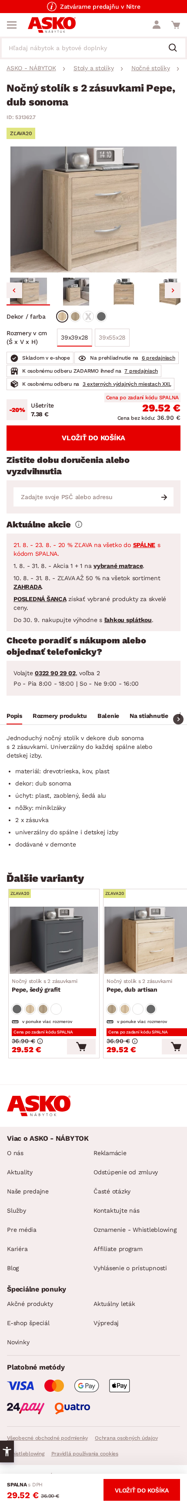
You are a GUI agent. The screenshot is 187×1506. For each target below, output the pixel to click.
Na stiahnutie (149, 715)
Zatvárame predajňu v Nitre (100, 6)
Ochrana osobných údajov (126, 1438)
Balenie (108, 715)
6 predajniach (158, 358)
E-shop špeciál (28, 1322)
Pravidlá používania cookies (84, 1454)
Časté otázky (112, 1191)
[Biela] (88, 316)
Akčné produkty (30, 1303)
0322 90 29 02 (55, 673)
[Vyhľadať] (176, 48)
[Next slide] (172, 290)
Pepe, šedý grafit (44, 985)
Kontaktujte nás (116, 1210)
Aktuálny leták (114, 1303)
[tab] (14, 717)
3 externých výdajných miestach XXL (127, 384)
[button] (28, 292)
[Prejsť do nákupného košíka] (175, 25)
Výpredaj (106, 1322)
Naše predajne (28, 1191)
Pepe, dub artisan (139, 985)
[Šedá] (101, 316)
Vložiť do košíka (93, 438)
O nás (15, 1152)
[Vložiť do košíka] (81, 1046)
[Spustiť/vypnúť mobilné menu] (11, 25)
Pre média (22, 1229)
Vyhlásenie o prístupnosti (130, 1268)
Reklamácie (110, 1152)
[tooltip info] (78, 524)
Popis (14, 715)
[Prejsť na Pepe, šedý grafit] (54, 940)
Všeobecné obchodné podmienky (47, 1438)
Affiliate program (118, 1248)
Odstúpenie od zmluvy (126, 1172)
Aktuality (20, 1172)
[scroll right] (178, 719)
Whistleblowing (25, 1454)
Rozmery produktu (60, 715)
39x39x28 (74, 337)
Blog (13, 1268)
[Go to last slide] (14, 290)
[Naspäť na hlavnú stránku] (52, 25)
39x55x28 (112, 337)
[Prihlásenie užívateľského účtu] (156, 25)
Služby (16, 1210)
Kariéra (17, 1248)
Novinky (18, 1342)
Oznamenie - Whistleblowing (135, 1229)
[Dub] (62, 316)
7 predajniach (141, 371)
